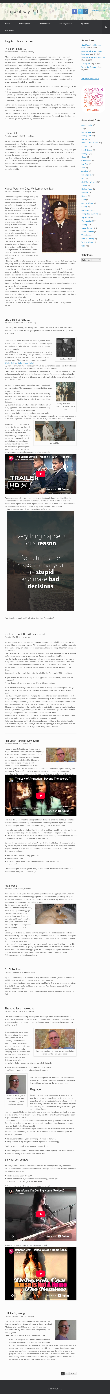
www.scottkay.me (98, 10)
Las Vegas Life (65, 23)
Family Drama (86, 150)
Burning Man (24, 23)
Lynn (83, 178)
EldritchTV (85, 146)
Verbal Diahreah (87, 231)
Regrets (84, 196)
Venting (84, 224)
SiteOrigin (53, 1389)
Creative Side (44, 23)
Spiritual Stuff (86, 210)
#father (13, 363)
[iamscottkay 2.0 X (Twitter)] (80, 11)
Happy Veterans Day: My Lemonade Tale (29, 188)
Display (84, 139)
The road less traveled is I (20, 1008)
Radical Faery (86, 189)
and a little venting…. (17, 319)
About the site (86, 125)
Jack (83, 167)
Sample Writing (87, 203)
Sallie (83, 199)
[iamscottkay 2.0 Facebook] (74, 11)
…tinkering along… (16, 1313)
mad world (11, 885)
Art (82, 128)
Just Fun (84, 171)
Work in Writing (87, 242)
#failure (20, 363)
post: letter (29, 363)
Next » (73, 1374)
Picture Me (9, 30)
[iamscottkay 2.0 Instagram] (85, 11)
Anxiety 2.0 (85, 63)
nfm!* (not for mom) (89, 182)
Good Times (86, 160)
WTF (83, 245)
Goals (83, 157)
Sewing (84, 206)
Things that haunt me (89, 213)
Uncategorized (87, 221)
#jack (7, 363)
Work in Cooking (87, 238)
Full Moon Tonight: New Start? (23, 741)
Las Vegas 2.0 (87, 174)
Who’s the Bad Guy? (89, 67)
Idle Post (84, 164)
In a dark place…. (15, 49)
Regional (84, 192)
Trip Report (85, 217)
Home (7, 23)
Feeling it (85, 153)
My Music (85, 23)
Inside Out (11, 133)
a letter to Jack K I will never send (25, 634)
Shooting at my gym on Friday (93, 57)
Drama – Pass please (89, 142)
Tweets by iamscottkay (90, 78)
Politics (84, 185)
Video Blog (85, 235)
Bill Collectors (13, 969)
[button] (106, 27)
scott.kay (31, 51)
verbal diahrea (86, 228)
